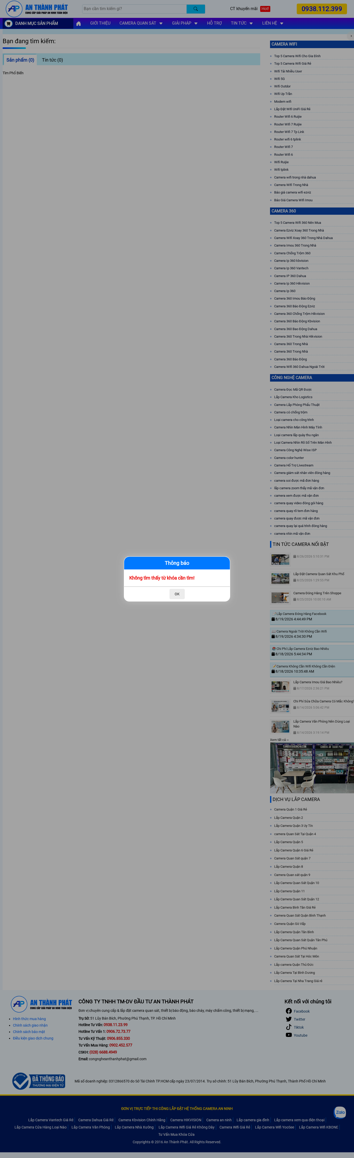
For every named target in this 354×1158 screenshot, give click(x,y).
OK (177, 594)
